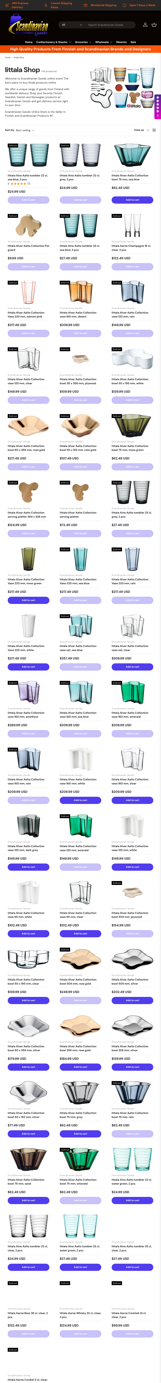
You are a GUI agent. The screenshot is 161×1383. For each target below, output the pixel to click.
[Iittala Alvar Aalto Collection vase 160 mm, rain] (28, 759)
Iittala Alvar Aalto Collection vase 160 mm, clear (130, 781)
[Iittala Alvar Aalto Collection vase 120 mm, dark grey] (28, 826)
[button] (154, 24)
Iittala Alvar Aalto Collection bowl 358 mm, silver (130, 1048)
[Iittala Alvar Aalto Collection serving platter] (80, 492)
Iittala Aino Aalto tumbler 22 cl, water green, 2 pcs (132, 1181)
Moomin (121, 42)
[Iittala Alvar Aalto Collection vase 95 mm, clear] (80, 892)
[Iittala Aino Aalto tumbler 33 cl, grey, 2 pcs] (132, 492)
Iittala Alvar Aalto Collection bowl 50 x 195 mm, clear (26, 981)
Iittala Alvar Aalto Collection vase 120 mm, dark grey (26, 848)
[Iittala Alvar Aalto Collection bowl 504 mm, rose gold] (80, 959)
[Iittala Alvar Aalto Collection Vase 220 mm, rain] (132, 559)
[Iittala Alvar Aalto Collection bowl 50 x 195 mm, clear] (28, 959)
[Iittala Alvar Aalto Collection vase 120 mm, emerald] (80, 826)
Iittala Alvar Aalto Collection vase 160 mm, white (78, 781)
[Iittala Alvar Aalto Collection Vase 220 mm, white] (28, 626)
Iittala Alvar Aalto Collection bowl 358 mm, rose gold (78, 1048)
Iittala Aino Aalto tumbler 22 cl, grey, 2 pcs (80, 177)
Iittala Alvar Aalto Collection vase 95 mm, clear (78, 915)
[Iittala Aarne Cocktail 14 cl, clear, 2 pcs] (132, 1293)
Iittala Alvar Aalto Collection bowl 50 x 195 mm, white (130, 381)
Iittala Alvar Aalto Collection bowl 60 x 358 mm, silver (26, 1048)
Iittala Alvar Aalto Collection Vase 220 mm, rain (130, 581)
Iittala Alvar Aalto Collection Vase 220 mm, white (26, 648)
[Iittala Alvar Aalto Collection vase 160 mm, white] (80, 759)
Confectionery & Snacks (51, 42)
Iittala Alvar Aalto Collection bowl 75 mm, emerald (78, 1181)
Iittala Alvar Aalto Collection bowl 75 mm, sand (26, 1181)
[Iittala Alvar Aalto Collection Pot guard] (28, 225)
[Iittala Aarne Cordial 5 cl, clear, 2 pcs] (28, 1359)
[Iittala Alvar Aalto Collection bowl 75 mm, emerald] (80, 1159)
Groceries (81, 42)
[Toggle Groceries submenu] (90, 42)
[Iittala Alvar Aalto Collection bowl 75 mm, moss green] (132, 426)
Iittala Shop (19, 57)
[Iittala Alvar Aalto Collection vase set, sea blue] (80, 626)
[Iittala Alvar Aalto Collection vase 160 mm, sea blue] (80, 692)
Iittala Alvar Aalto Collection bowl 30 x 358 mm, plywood (78, 381)
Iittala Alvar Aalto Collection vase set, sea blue (78, 648)
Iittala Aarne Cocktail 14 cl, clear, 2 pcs (129, 1315)
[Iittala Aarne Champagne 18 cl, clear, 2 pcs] (132, 225)
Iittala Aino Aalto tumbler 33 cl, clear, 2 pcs (132, 1248)
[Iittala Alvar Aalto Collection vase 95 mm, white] (28, 892)
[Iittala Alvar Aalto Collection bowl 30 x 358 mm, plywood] (80, 359)
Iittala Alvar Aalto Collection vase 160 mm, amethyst (26, 715)
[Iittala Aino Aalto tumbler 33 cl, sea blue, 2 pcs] (80, 225)
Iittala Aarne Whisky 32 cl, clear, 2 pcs (80, 1315)
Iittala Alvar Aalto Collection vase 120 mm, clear (26, 381)
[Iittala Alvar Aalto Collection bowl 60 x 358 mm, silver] (28, 1026)
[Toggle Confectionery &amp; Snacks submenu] (70, 42)
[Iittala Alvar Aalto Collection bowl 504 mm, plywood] (132, 892)
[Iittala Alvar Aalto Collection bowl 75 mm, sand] (28, 1159)
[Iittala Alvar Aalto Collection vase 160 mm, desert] (80, 292)
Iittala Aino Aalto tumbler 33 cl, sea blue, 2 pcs (80, 248)
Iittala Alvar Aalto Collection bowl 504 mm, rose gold (78, 981)
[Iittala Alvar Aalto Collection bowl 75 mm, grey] (80, 1092)
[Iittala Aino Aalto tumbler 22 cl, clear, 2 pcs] (28, 1226)
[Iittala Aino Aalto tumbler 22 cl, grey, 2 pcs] (80, 155)
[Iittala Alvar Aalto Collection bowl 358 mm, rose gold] (80, 1026)
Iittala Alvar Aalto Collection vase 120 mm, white (130, 848)
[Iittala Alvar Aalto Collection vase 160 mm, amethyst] (28, 692)
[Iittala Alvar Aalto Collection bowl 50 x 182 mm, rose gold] (80, 426)
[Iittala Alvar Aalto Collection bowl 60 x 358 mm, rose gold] (28, 426)
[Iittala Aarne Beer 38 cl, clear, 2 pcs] (28, 1293)
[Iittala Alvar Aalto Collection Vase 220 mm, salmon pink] (28, 292)
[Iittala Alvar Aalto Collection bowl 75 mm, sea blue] (132, 155)
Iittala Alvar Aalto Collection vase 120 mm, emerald (78, 848)
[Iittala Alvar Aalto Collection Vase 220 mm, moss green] (28, 559)
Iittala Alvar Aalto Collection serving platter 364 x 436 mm (27, 514)
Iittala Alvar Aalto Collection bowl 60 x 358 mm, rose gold (26, 448)
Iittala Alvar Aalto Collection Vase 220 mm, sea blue (78, 581)
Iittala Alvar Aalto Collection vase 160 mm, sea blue (78, 715)
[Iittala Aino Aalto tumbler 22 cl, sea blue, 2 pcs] (28, 155)
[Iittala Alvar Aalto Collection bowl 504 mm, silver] (132, 959)
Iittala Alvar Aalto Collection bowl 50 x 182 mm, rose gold (78, 448)
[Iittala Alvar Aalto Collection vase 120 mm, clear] (28, 359)
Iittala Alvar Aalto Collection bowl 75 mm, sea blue (130, 177)
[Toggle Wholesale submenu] (111, 42)
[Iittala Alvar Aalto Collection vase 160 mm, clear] (132, 759)
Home (29, 42)
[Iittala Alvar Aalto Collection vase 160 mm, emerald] (132, 692)
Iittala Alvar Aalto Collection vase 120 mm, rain (130, 314)
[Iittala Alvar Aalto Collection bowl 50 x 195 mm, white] (132, 359)
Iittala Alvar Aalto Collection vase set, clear (130, 648)
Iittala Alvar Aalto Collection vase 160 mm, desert (78, 314)
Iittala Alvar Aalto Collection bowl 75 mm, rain (130, 1115)
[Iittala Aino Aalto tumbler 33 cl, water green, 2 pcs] (80, 1226)
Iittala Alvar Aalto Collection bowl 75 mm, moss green (130, 448)
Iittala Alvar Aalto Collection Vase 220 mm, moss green (26, 581)
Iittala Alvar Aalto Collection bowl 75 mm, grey (78, 1115)
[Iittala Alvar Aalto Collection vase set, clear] (132, 626)
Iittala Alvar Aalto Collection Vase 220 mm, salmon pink (26, 314)
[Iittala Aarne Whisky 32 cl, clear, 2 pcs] (80, 1293)
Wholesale (102, 42)
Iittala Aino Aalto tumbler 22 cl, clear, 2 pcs (28, 1248)
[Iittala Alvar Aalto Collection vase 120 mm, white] (132, 826)
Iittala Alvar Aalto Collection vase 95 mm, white (26, 915)
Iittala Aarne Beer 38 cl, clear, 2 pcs (28, 1315)
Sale (133, 42)
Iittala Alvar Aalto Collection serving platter (78, 514)
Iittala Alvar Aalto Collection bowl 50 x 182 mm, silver (26, 1115)
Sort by (9, 130)
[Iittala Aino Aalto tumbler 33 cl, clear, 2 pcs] (132, 1226)
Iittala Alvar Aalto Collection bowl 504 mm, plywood (130, 915)
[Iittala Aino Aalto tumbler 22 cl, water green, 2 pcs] (132, 1159)
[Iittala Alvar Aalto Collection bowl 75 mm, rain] (132, 1092)
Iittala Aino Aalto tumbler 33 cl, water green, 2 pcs (80, 1248)
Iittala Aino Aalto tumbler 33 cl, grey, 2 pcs (132, 514)
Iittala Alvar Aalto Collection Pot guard (28, 248)
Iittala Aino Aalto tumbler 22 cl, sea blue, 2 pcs (28, 177)
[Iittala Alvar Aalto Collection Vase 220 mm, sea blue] (80, 559)
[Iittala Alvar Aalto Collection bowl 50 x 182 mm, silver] (28, 1092)
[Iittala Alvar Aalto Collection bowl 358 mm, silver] (132, 1026)
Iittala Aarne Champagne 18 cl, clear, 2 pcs (131, 248)
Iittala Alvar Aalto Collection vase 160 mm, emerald (130, 715)
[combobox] (97, 24)
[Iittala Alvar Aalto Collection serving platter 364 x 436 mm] (28, 492)
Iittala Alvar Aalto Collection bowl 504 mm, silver (130, 981)
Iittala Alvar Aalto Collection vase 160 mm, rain (26, 781)
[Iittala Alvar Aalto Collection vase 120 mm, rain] (132, 292)
